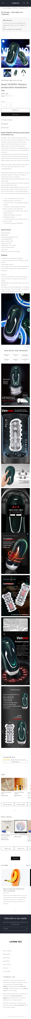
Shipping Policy (7, 954)
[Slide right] (18, 34)
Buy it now (16, 114)
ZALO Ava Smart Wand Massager (19, 793)
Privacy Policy (6, 957)
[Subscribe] (26, 928)
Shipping (2, 95)
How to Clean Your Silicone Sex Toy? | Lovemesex (13, 890)
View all (15, 858)
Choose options (7, 804)
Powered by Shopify (19, 1016)
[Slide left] (12, 34)
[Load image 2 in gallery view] (15, 73)
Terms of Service (7, 964)
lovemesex (13, 1016)
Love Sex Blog (6, 971)
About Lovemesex (7, 950)
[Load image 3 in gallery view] (23, 73)
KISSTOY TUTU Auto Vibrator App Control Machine (7, 835)
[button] (3, 3)
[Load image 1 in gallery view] (7, 73)
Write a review (15, 761)
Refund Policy (6, 961)
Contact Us (5, 968)
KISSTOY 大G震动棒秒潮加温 (20, 834)
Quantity (3, 101)
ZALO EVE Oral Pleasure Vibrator (6, 793)
